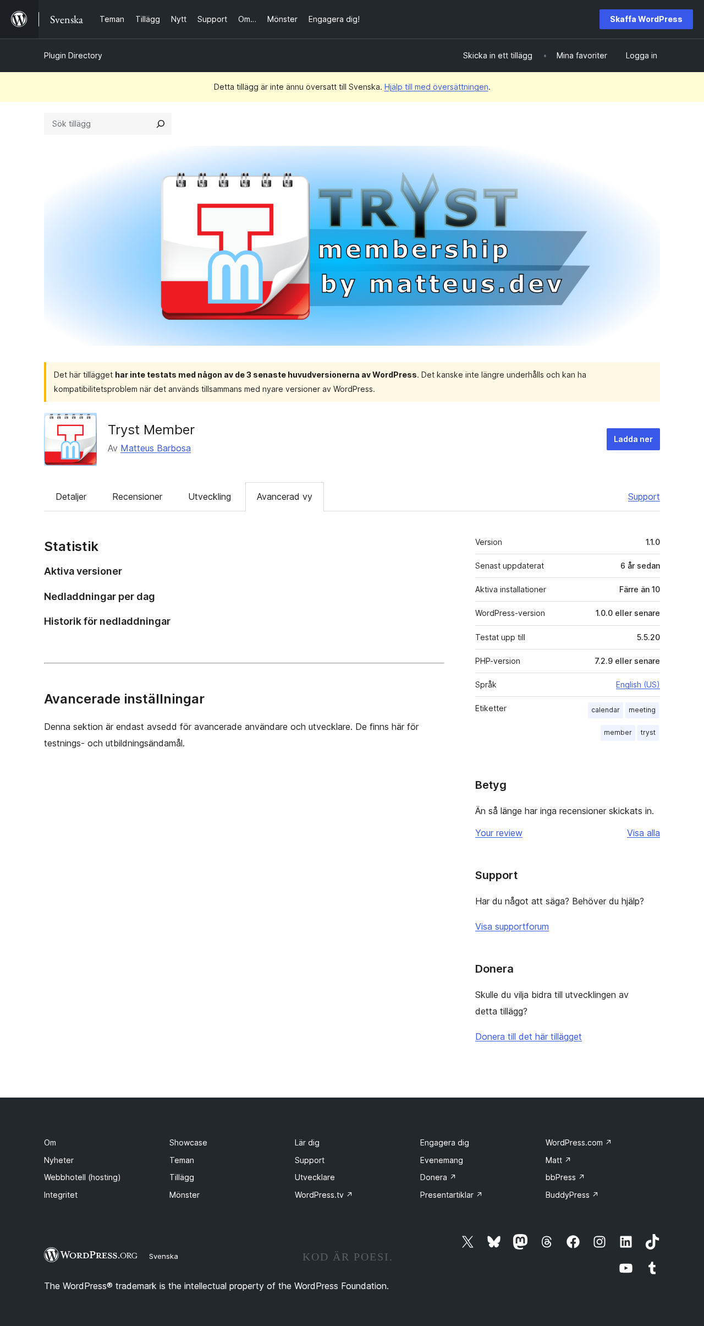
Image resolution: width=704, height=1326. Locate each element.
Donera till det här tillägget (528, 1036)
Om (50, 1142)
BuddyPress (572, 1194)
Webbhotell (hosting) (82, 1177)
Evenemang (441, 1160)
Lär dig (307, 1142)
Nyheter (59, 1160)
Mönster (184, 1194)
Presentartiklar (451, 1194)
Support (644, 496)
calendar (605, 710)
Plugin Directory (73, 55)
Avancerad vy (284, 496)
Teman (181, 1160)
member (618, 732)
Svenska (163, 1256)
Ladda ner (633, 439)
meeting (642, 710)
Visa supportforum (512, 926)
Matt (558, 1160)
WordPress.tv (324, 1194)
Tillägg (181, 1177)
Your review (498, 832)
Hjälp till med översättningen (436, 86)
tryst (648, 732)
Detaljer (71, 496)
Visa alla (643, 832)
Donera (438, 1177)
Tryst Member (151, 430)
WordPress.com (579, 1142)
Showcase (188, 1142)
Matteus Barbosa (155, 448)
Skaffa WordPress (646, 19)
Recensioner (137, 496)
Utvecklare (315, 1177)
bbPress (565, 1177)
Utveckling (209, 496)
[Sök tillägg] (161, 124)
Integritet (61, 1194)
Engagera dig (444, 1142)
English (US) (638, 684)
